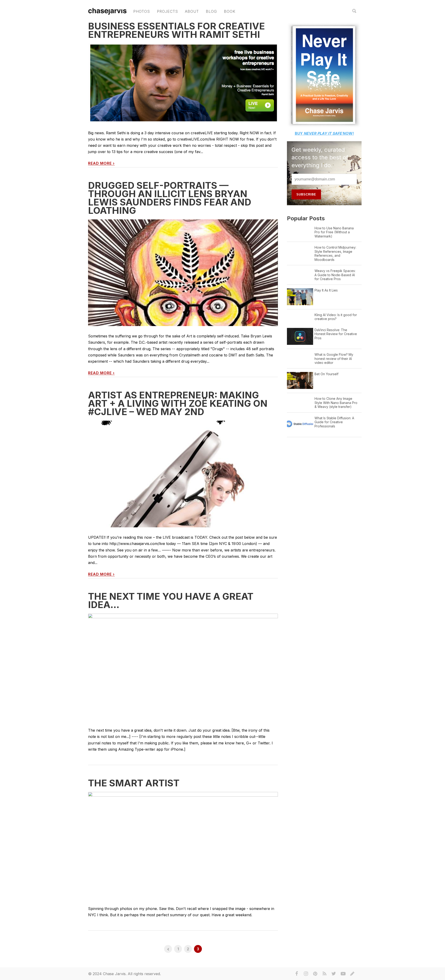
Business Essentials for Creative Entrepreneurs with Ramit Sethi (176, 30)
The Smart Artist (133, 783)
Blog (211, 11)
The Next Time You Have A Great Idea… (170, 600)
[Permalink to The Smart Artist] (183, 845)
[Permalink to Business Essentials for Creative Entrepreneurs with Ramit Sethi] (183, 83)
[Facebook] (296, 973)
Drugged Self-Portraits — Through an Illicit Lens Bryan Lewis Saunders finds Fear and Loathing (169, 198)
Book (229, 11)
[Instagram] (306, 973)
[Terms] (352, 973)
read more (101, 163)
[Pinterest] (315, 973)
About (192, 11)
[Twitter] (333, 973)
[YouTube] (343, 973)
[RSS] (324, 973)
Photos (141, 11)
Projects (167, 11)
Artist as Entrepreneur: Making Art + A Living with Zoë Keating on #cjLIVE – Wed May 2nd (177, 403)
